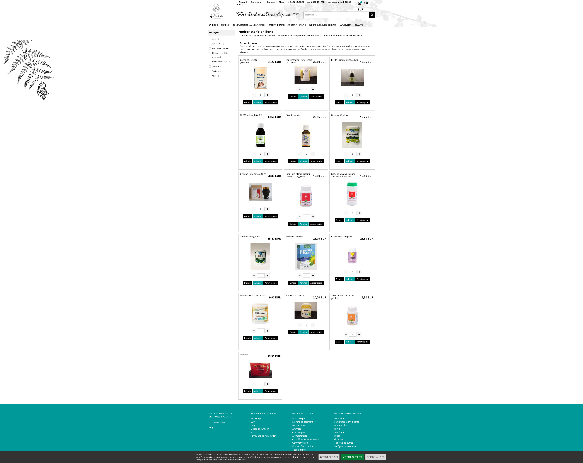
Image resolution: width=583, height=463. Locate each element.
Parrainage (256, 418)
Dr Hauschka (340, 425)
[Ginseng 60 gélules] (352, 148)
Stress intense (353, 35)
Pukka (337, 435)
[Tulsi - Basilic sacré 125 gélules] (352, 329)
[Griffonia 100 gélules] (260, 270)
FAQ (253, 425)
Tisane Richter (299, 449)
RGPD (253, 432)
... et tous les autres (343, 442)
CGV (253, 421)
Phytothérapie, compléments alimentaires (298, 35)
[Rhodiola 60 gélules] (306, 319)
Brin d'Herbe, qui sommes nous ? (222, 415)
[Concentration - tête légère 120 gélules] (306, 84)
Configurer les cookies (345, 446)
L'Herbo (213, 25)
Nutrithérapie (276, 25)
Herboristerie (298, 425)
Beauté (359, 25)
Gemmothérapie (300, 442)
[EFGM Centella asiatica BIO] (352, 90)
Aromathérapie (297, 25)
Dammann (339, 418)
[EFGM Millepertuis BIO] (260, 148)
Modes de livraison (260, 428)
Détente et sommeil (332, 35)
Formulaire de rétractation (263, 435)
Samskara (339, 432)
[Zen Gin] (260, 378)
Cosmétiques (298, 432)
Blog (211, 427)
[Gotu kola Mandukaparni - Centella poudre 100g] (352, 207)
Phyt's (337, 428)
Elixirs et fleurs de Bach (303, 446)
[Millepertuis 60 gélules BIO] (260, 325)
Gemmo (225, 25)
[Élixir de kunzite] (306, 148)
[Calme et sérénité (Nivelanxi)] (260, 90)
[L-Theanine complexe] (352, 266)
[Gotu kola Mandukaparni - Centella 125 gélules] (306, 211)
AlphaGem (339, 439)
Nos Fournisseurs (347, 413)
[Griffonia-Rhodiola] (306, 270)
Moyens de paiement (302, 421)
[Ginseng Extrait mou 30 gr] (260, 204)
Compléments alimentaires (248, 25)
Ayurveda (345, 25)
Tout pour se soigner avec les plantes (256, 35)
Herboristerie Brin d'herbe (346, 421)
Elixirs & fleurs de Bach (323, 25)
